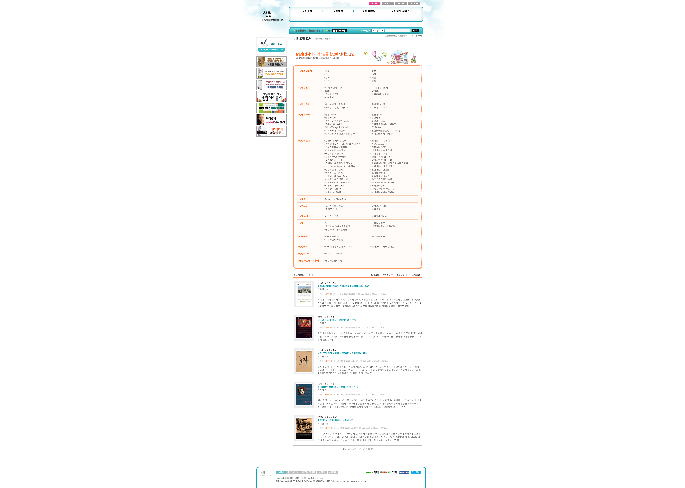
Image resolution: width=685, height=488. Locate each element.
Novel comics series (333, 253)
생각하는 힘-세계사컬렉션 (384, 226)
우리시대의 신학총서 (335, 104)
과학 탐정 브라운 (380, 153)
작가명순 (388, 275)
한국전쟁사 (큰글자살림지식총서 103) (335, 420)
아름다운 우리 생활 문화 (336, 179)
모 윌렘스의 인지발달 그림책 (338, 163)
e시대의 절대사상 (333, 87)
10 (366, 449)
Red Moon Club (378, 236)
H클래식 (329, 91)
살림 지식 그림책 (333, 192)
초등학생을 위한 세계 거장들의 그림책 (390, 163)
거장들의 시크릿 (379, 147)
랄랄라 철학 (377, 117)
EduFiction (376, 127)
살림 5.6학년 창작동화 (335, 156)
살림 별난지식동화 (334, 160)
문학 (327, 77)
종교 (374, 71)
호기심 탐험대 (378, 173)
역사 (327, 74)
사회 (327, 81)
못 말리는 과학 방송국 (335, 140)
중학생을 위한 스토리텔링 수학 (340, 133)
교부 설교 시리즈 (380, 107)
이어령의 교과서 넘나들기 (384, 246)
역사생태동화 (378, 185)
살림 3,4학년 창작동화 (382, 160)
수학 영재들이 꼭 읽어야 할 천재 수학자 (344, 144)
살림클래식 (377, 91)
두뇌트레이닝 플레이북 (336, 147)
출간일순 (401, 275)
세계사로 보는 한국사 (382, 150)
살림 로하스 (377, 209)
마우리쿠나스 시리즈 (335, 185)
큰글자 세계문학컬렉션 (336, 229)
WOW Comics (378, 144)
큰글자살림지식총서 (334, 260)
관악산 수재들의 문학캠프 (384, 124)
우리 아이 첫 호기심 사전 (383, 182)
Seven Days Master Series (336, 199)
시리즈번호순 (414, 275)
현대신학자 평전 (379, 104)
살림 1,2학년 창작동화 (382, 156)
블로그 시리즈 (378, 121)
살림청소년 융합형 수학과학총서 (387, 130)
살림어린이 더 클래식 (382, 166)
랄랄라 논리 (330, 117)
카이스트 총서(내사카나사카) (385, 133)
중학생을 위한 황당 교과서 (337, 121)
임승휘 (321, 390)
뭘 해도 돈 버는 (332, 209)
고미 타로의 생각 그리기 (336, 176)
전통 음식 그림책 (333, 189)
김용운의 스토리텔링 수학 (337, 182)
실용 (374, 81)
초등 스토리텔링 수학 (382, 179)
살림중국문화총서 (380, 94)
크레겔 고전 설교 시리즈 (336, 107)
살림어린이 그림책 (334, 169)
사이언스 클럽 (332, 216)
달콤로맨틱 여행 (379, 206)
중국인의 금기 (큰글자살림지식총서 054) (337, 319)
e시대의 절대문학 (380, 87)
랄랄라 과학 (377, 114)
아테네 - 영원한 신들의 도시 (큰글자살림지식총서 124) (343, 286)
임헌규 (321, 356)
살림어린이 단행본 (380, 169)
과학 (374, 74)
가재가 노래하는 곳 (334, 239)
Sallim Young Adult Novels (337, 127)
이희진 (321, 423)
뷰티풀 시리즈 (378, 223)
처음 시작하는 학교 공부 (383, 189)
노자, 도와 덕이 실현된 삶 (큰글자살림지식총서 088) (342, 353)
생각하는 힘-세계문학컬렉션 (338, 226)
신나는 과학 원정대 (381, 140)
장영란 (321, 289)
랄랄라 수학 (330, 114)
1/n (326, 223)
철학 (327, 71)
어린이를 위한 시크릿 (335, 153)
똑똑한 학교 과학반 (334, 173)
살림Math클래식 (379, 216)
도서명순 (375, 275)
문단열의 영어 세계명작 (383, 192)
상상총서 (329, 97)
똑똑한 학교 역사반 (381, 176)
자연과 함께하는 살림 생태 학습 (340, 166)
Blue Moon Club (332, 236)
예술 (374, 77)
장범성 (321, 323)
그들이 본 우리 (332, 94)
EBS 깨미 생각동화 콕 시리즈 (339, 246)
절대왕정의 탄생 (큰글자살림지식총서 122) (338, 386)
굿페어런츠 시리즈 (334, 206)
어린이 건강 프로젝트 (335, 150)
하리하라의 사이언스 (335, 130)
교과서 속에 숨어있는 (335, 124)
